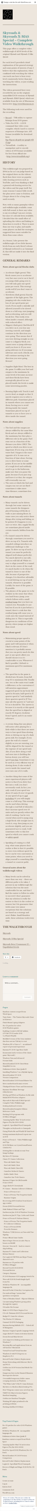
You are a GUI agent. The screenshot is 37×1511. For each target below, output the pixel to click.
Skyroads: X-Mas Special (13, 939)
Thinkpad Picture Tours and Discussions (18, 1087)
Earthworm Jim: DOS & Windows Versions (18, 1212)
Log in (4, 1484)
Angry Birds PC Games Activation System (18, 1334)
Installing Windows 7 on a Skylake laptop (18, 1072)
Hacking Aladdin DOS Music (13, 1407)
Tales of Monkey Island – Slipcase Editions (18, 1299)
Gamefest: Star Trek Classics (14, 1177)
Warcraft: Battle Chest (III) (13, 1168)
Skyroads (7, 933)
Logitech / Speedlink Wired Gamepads (17, 1125)
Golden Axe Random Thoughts (14, 1398)
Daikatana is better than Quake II (14, 1069)
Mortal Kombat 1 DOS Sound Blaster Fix (17, 1080)
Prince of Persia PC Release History (16, 1218)
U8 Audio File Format (11, 1307)
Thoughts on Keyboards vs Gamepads (17, 1128)
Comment (27, 997)
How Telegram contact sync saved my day (18, 1390)
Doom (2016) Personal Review (14, 1206)
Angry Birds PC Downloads (13, 1186)
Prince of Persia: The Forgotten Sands (18, 1195)
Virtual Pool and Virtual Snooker (15, 1351)
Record (9, 118)
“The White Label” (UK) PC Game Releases (18, 1384)
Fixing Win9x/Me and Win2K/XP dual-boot (18, 1131)
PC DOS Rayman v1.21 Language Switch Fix (18, 1276)
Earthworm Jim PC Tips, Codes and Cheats (18, 1215)
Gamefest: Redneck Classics (14, 1171)
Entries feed (6, 1487)
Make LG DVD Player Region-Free (15, 1310)
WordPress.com (8, 1493)
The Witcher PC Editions (12, 1319)
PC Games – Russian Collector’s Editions (17, 1189)
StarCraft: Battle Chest (12, 1165)
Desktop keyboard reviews (12, 1106)
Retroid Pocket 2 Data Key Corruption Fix (18, 1290)
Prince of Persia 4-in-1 (12, 1192)
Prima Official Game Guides (13, 1238)
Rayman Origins (10, 1198)
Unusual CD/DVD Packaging (13, 1322)
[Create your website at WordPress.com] (18, 2)
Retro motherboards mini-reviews (15, 1084)
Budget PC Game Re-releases (13, 1316)
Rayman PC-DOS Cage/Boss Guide (15, 1050)
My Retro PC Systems (10, 1156)
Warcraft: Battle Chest (12, 1162)
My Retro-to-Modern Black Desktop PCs (17, 1387)
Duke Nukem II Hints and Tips (14, 1209)
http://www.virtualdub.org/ (18, 156)
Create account (7, 1481)
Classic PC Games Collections (13, 1159)
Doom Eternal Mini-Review (13, 1337)
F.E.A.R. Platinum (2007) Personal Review (18, 1313)
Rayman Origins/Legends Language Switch (18, 1331)
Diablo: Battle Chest (11, 1174)
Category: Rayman (9, 1273)
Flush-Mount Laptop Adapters (14, 1022)
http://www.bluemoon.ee (23, 104)
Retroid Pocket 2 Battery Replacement (16, 1359)
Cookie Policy (13, 1503)
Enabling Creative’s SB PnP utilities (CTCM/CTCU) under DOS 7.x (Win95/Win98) (15, 1033)
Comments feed (8, 1490)
